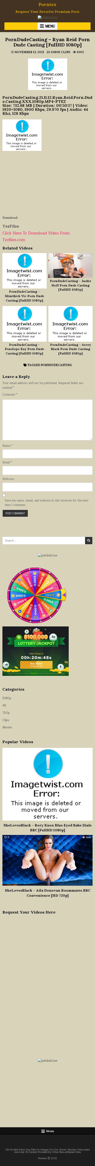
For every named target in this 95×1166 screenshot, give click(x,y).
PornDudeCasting (56, 365)
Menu (50, 26)
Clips (65, 52)
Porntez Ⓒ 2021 (47, 1158)
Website (8, 479)
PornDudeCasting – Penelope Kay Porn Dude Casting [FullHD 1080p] (24, 349)
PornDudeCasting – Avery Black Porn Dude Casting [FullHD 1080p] (70, 349)
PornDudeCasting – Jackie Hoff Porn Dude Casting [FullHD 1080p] (70, 285)
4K (4, 705)
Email (7, 462)
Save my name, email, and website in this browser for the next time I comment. (47, 503)
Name (7, 446)
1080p (55, 52)
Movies (7, 727)
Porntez (47, 4)
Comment (9, 394)
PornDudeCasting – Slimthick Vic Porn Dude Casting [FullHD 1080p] (24, 296)
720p (6, 712)
